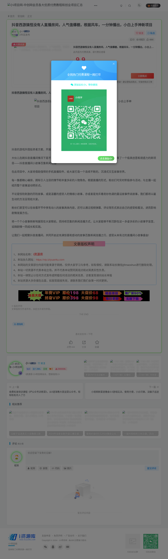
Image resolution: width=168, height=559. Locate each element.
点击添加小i (106, 158)
